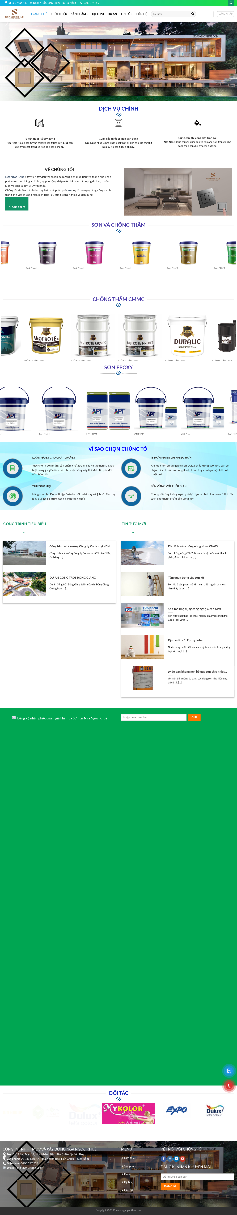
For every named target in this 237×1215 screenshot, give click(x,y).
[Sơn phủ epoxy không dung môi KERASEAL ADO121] (150, 407)
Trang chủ (39, 14)
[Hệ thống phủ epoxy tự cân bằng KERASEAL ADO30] (102, 407)
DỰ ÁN (112, 14)
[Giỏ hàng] (231, 3)
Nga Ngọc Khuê (14, 177)
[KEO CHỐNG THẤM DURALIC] (136, 333)
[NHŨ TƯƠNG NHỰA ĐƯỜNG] (183, 333)
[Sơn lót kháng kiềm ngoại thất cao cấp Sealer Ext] (45, 250)
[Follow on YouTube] (182, 1158)
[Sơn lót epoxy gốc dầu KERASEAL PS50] (55, 407)
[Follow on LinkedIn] (176, 1158)
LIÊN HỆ (141, 14)
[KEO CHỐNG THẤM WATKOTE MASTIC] (42, 333)
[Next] (234, 265)
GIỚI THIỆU (59, 14)
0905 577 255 (91, 3)
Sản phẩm (78, 14)
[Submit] (193, 14)
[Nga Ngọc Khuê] (14, 14)
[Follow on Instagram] (170, 1158)
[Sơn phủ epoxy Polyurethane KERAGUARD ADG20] (197, 407)
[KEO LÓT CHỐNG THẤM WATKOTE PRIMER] (89, 333)
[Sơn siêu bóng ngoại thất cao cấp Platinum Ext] (140, 260)
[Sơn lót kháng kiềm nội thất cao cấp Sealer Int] (187, 250)
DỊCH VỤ (98, 14)
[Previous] (2, 265)
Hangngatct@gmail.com (28, 1166)
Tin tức (127, 14)
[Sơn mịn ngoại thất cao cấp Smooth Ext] (93, 250)
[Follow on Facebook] (164, 1158)
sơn (70, 190)
